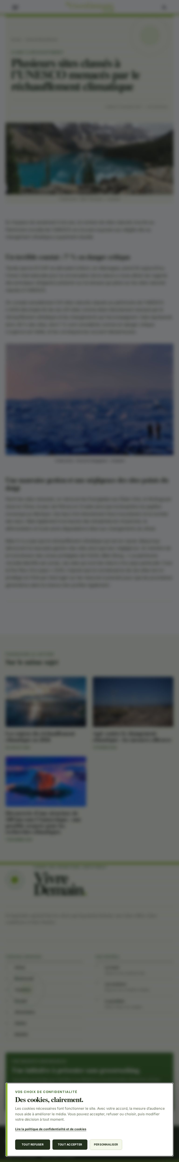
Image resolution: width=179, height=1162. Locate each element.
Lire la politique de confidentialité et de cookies (50, 1129)
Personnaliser (106, 1144)
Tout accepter (70, 1144)
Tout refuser (33, 1144)
